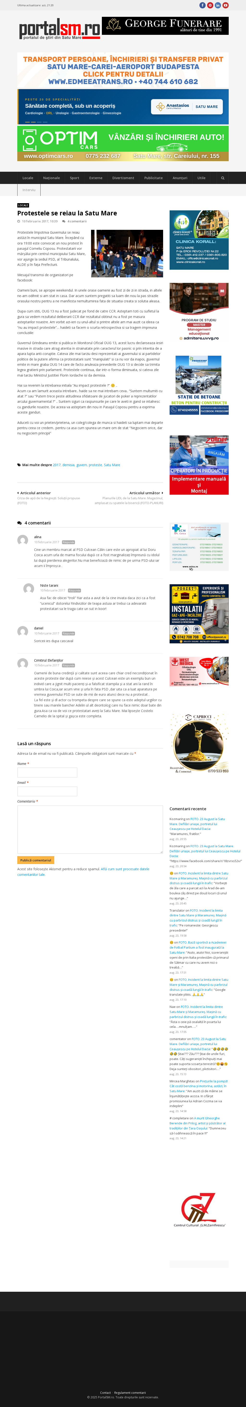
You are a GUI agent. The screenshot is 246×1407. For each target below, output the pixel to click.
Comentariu (27, 801)
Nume (23, 763)
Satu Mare (112, 465)
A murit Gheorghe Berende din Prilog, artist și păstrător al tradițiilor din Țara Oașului (198, 1123)
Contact (105, 1393)
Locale (28, 178)
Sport (74, 178)
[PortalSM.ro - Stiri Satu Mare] (59, 38)
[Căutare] (223, 178)
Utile (201, 178)
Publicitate (153, 178)
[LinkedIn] (218, 5)
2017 (57, 465)
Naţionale (51, 178)
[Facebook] (202, 5)
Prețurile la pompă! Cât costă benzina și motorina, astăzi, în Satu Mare (199, 1086)
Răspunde (68, 542)
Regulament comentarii (130, 1393)
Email (23, 782)
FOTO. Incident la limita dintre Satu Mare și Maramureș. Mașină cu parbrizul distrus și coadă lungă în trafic (199, 878)
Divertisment (123, 178)
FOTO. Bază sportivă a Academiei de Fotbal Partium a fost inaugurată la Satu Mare (198, 947)
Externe (95, 178)
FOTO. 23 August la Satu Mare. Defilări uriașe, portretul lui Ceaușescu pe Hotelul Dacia (197, 824)
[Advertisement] (104, 902)
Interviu (29, 190)
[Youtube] (225, 5)
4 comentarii (77, 221)
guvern (81, 465)
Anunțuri (180, 178)
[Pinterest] (210, 5)
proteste (95, 465)
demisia (68, 465)
